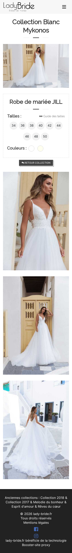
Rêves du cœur (49, 506)
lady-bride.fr (42, 514)
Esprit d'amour (23, 506)
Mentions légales (36, 523)
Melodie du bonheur (48, 502)
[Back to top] (61, 542)
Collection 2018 (52, 498)
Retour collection (37, 162)
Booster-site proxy (36, 545)
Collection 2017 (17, 502)
